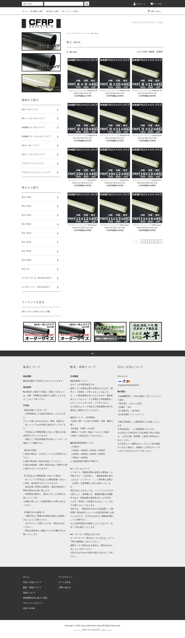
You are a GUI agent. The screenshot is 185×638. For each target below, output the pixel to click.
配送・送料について (32, 587)
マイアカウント (66, 577)
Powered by (78, 630)
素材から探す (38, 11)
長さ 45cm (94, 33)
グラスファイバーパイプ (81, 33)
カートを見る (65, 582)
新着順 (160, 51)
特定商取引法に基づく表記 (35, 598)
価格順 (151, 51)
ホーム (25, 11)
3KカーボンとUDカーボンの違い (36, 311)
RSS (25, 608)
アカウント (141, 4)
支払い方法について (32, 582)
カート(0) (157, 4)
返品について (29, 592)
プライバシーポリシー (33, 603)
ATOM (32, 608)
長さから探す (54, 11)
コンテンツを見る (71, 11)
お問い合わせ (155, 11)
